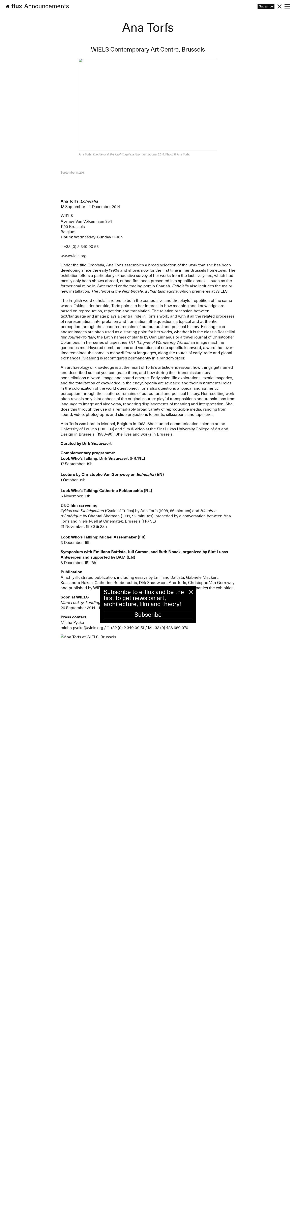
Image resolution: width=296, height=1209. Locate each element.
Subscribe (148, 615)
